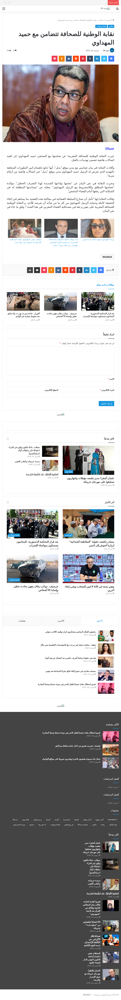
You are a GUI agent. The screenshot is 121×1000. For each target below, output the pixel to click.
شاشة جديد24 (82, 824)
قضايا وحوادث (101, 26)
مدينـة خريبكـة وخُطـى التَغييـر (27, 461)
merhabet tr (112, 819)
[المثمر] (60, 414)
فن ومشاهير (68, 824)
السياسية (66, 819)
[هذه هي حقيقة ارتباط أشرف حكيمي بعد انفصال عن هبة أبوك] (106, 662)
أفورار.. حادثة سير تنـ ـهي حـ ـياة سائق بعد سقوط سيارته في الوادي (24, 315)
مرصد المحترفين (19, 824)
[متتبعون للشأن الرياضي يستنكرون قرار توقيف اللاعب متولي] (106, 635)
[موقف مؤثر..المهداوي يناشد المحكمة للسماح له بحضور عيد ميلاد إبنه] (24, 228)
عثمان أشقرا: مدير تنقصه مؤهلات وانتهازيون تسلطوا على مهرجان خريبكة (90, 480)
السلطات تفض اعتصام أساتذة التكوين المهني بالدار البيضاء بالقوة (91, 958)
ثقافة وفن (25, 819)
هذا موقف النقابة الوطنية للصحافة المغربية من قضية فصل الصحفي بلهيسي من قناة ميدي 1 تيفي (63, 242)
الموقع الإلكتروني (51, 390)
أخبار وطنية (87, 819)
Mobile (106, 256)
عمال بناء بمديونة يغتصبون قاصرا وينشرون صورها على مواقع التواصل (71, 758)
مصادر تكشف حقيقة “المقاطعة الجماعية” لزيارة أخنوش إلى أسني (91, 543)
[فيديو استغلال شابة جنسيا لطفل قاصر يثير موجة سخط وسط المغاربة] (106, 688)
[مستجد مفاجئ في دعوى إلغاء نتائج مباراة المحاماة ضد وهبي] (106, 675)
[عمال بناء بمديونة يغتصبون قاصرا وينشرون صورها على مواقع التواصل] (111, 762)
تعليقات (22, 620)
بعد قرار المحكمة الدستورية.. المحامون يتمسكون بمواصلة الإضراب (79, 2)
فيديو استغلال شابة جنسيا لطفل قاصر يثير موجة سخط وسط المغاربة (67, 684)
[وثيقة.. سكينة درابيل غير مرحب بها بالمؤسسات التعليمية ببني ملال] (106, 648)
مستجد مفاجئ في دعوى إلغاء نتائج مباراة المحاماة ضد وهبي (71, 671)
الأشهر (100, 620)
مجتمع (32, 824)
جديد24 (15, 819)
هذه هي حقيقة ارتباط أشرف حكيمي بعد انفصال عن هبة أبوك (70, 657)
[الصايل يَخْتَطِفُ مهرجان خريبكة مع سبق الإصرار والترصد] (111, 974)
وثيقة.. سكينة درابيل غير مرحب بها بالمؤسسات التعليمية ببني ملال (68, 644)
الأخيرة (61, 620)
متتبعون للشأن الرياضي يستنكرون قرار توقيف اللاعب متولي (70, 631)
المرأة (48, 819)
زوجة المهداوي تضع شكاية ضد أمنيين (98, 239)
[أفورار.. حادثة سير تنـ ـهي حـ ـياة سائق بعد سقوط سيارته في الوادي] (23, 301)
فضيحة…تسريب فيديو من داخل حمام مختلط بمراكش (77, 745)
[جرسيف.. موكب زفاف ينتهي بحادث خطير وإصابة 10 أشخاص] (60, 301)
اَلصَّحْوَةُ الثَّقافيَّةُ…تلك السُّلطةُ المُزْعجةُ (42, 474)
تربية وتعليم (37, 819)
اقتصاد (76, 819)
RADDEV (87, 995)
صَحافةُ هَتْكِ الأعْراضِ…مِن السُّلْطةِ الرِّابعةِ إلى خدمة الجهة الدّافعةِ (92, 941)
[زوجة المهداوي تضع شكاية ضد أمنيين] (97, 228)
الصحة (56, 819)
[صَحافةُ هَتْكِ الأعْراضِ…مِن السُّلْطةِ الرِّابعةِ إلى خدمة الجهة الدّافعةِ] (111, 940)
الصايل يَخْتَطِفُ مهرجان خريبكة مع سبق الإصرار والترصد (92, 975)
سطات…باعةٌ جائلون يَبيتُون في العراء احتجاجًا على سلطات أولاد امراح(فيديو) (24, 450)
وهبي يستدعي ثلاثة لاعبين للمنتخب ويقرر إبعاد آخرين (89, 588)
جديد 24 (106, 50)
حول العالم (113, 824)
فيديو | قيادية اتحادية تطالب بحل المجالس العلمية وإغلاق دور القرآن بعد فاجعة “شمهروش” (91, 907)
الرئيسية (108, 20)
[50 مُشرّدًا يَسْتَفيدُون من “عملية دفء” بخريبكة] (111, 925)
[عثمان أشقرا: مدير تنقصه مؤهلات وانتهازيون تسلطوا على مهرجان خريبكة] (111, 846)
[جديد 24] (105, 8)
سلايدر (100, 20)
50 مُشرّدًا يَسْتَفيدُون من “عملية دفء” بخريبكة (91, 925)
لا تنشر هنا (42, 824)
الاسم (111, 379)
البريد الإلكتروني (107, 390)
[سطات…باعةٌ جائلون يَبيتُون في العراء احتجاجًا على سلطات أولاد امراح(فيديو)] (50, 451)
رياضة (103, 824)
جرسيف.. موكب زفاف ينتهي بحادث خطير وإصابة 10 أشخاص (62, 315)
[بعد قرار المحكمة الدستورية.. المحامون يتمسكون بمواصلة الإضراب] (97, 301)
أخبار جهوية (99, 819)
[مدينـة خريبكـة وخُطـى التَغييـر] (50, 465)
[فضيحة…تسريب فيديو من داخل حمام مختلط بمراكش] (111, 749)
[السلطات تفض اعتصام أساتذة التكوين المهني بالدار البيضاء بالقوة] (111, 957)
